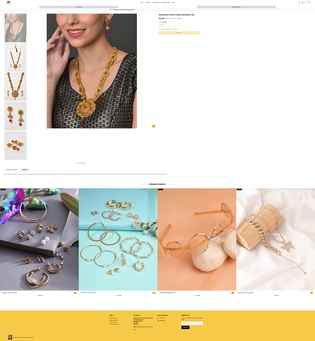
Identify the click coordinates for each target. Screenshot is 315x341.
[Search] (299, 2)
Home (141, 2)
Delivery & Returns (165, 29)
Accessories (155, 2)
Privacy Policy (113, 322)
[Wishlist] (305, 2)
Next (154, 71)
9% (75, 293)
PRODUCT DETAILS (12, 169)
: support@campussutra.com (145, 327)
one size (162, 25)
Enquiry (175, 29)
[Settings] (302, 2)
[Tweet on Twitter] (82, 163)
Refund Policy (113, 318)
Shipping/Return (165, 2)
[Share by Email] (84, 163)
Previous (28, 71)
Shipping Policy (114, 320)
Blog (173, 2)
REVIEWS (24, 169)
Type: (163, 22)
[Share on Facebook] (80, 163)
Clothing (147, 2)
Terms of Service (114, 324)
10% (233, 293)
